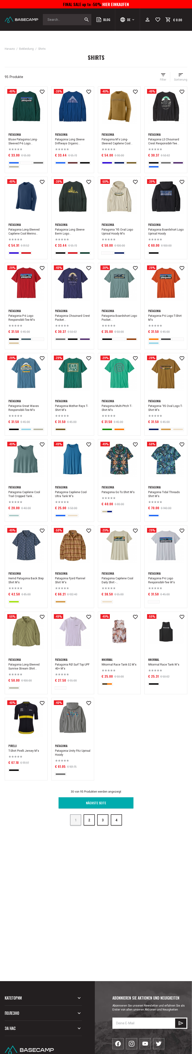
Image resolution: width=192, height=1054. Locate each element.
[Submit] (180, 1023)
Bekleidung (26, 48)
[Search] (86, 19)
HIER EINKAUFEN (115, 4)
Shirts (42, 48)
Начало (10, 48)
